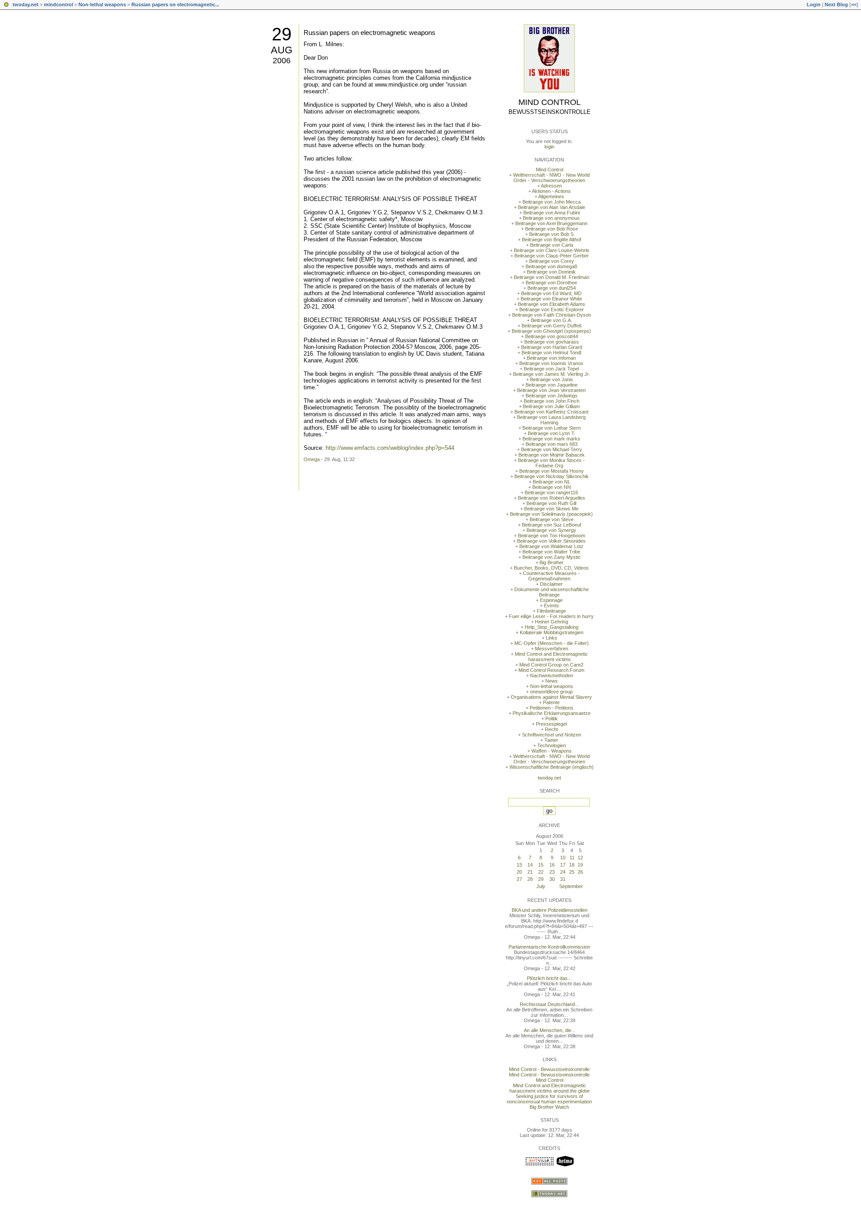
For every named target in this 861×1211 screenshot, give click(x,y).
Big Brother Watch (549, 1107)
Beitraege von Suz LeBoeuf (551, 524)
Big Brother (551, 562)
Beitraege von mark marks (551, 438)
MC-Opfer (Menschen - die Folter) (551, 643)
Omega (312, 459)
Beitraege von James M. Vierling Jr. (551, 374)
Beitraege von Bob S (551, 234)
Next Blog (836, 4)
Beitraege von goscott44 (551, 336)
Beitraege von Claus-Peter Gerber (551, 255)
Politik (551, 718)
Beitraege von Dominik (551, 271)
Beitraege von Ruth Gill (551, 503)
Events (551, 605)
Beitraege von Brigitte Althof (551, 239)
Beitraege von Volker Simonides (551, 541)
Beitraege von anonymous (551, 218)
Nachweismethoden (551, 675)
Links (551, 637)
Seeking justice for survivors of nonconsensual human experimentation (549, 1098)
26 (580, 872)
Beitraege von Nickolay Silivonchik (551, 476)
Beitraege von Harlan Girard (551, 347)
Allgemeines (551, 196)
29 (281, 34)
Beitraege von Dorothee (551, 282)
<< (854, 4)
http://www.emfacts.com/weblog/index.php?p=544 (390, 447)
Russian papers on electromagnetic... (175, 4)
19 (580, 864)
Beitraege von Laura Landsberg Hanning (551, 419)
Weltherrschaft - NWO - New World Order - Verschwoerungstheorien (551, 177)
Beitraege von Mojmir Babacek (551, 454)
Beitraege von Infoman (551, 358)
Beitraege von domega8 (551, 266)
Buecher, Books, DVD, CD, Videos (551, 568)
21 (530, 872)
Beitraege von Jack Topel (551, 368)
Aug (281, 50)
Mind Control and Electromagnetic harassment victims (551, 656)
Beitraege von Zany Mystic (551, 557)
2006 (282, 60)
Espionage (551, 600)
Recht (551, 729)
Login (814, 4)
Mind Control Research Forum (551, 670)
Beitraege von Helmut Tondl (551, 352)
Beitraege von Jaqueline (552, 385)
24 (562, 872)
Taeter (551, 740)
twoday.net (26, 4)
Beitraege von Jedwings (552, 395)
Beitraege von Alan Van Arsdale (551, 207)
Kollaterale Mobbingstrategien (551, 632)
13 (519, 864)
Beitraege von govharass (551, 341)
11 (572, 857)
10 (562, 857)
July (540, 886)
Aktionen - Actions (551, 191)
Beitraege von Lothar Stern (551, 428)
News (551, 681)
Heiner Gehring (551, 621)
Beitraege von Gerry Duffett (552, 325)
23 (552, 872)
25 (571, 872)
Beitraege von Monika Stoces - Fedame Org (551, 462)
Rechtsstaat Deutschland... (549, 1004)
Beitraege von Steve (552, 519)
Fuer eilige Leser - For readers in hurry (551, 616)
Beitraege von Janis (551, 379)
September (571, 886)
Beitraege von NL (551, 481)
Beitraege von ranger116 (551, 492)
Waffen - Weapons (551, 751)
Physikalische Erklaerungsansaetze (552, 713)
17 (562, 864)
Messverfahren (551, 648)
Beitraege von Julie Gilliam (551, 406)
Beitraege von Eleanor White (551, 298)
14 (530, 864)
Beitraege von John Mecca (551, 202)
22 (541, 872)
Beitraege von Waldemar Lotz (551, 546)
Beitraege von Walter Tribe (551, 551)
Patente (551, 702)
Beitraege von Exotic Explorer (551, 309)
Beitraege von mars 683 (552, 444)
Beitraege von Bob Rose (551, 228)
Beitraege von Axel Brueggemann (551, 223)
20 (519, 872)
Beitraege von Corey (551, 261)
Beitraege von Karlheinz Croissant (551, 411)
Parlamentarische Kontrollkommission (549, 947)
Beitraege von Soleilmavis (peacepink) (551, 514)
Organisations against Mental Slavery (551, 697)
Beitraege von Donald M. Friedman (551, 277)
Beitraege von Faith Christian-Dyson (551, 315)
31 (562, 879)
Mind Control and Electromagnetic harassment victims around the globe (549, 1088)
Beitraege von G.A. (551, 320)
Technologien (551, 745)
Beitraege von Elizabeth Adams (551, 304)
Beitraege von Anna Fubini (551, 212)
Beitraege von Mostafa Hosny (551, 471)
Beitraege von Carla (551, 245)
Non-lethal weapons (102, 4)
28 (530, 879)
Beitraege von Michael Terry (551, 449)
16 (552, 864)
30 (552, 879)
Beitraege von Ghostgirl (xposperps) (551, 331)
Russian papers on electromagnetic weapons (369, 32)
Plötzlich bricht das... (549, 978)
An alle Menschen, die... (549, 1030)
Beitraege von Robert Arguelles (551, 498)
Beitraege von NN (551, 487)
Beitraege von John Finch (551, 401)
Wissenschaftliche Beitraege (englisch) (551, 767)
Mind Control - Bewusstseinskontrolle (549, 1069)
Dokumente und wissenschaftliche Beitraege (551, 592)
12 (580, 857)
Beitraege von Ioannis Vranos (551, 363)
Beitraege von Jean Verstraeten (551, 390)
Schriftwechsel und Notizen (551, 734)
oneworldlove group (551, 691)
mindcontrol (58, 4)
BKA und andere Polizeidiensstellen (549, 910)
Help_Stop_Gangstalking (551, 627)
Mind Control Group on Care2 (551, 664)
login (549, 146)
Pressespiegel (551, 724)
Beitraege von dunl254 (551, 288)
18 (571, 864)
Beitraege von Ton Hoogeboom (551, 535)
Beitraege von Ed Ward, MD (551, 293)
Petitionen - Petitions (552, 707)
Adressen (551, 185)
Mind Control (549, 102)
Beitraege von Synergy (551, 530)
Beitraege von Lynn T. (551, 433)
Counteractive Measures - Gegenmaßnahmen (551, 576)
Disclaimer (551, 584)
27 (519, 879)
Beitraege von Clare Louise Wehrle (551, 250)
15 (541, 864)
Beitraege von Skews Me (551, 508)
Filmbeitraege (551, 611)
